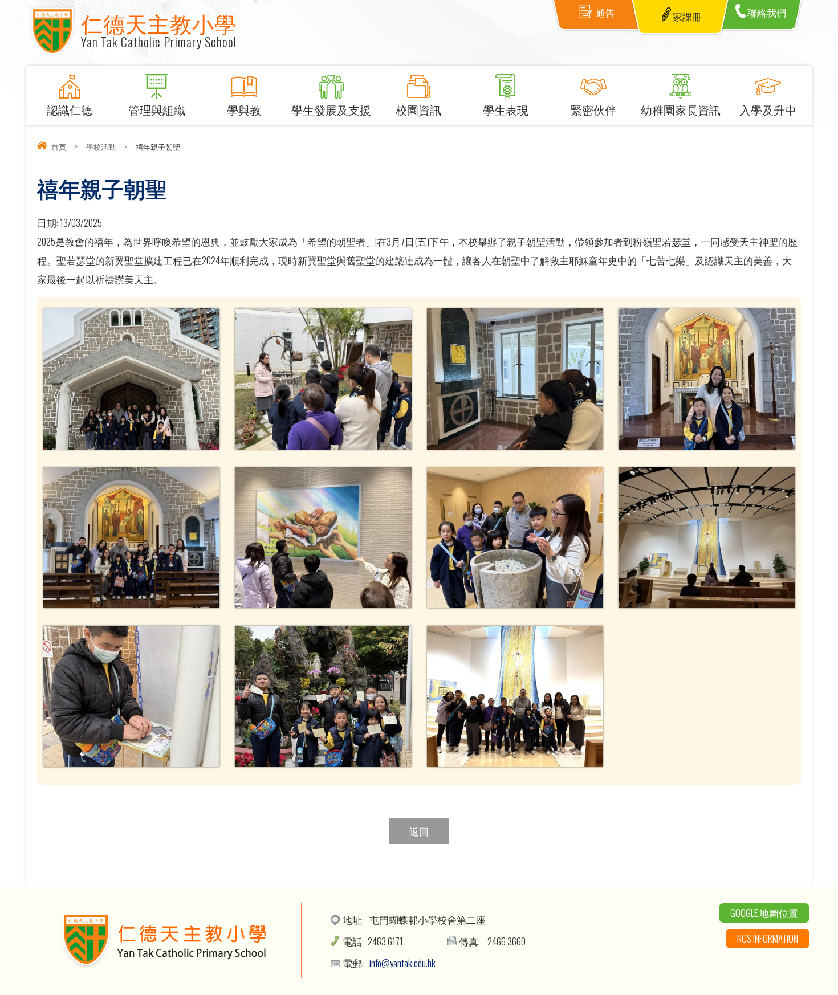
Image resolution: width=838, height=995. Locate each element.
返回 (419, 831)
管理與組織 (156, 109)
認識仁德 (69, 109)
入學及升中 (767, 109)
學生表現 (505, 109)
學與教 (244, 109)
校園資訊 (418, 109)
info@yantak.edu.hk (402, 963)
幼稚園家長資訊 (681, 109)
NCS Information (767, 938)
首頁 (58, 146)
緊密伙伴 (593, 109)
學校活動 (101, 146)
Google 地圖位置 (764, 913)
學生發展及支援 (331, 109)
